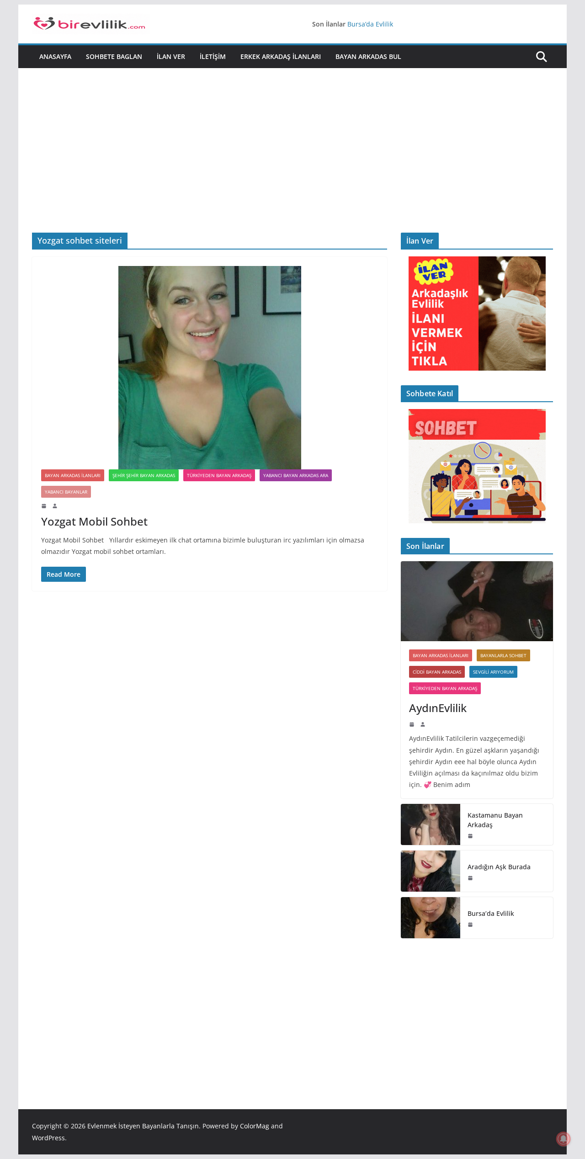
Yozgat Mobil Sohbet (94, 521)
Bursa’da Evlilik (370, 24)
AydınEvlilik (438, 707)
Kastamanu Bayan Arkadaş (495, 820)
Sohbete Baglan (114, 56)
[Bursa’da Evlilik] (430, 917)
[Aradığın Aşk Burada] (430, 871)
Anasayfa (55, 56)
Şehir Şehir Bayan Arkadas (143, 475)
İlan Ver (171, 56)
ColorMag (254, 1126)
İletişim (213, 56)
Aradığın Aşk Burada (499, 866)
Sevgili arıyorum (493, 672)
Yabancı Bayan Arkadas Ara (295, 475)
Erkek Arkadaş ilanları (280, 56)
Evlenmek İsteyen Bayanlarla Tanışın (143, 1126)
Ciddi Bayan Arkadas (437, 672)
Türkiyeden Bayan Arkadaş (219, 475)
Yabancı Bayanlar (66, 492)
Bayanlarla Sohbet (503, 655)
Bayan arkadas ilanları (73, 475)
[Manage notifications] (563, 1139)
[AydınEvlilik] (477, 601)
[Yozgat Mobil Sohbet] (209, 367)
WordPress (48, 1137)
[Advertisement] (292, 137)
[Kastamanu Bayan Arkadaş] (430, 824)
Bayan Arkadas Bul (368, 56)
